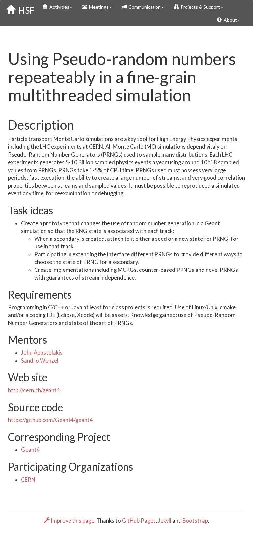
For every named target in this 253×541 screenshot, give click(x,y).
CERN (28, 479)
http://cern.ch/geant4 (34, 390)
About (229, 20)
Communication (143, 7)
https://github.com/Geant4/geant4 (50, 420)
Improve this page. (73, 520)
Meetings (98, 7)
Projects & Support (199, 7)
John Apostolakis (42, 352)
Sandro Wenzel (39, 360)
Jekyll (164, 520)
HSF (25, 10)
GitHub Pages (139, 520)
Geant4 (30, 449)
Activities (58, 7)
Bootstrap (195, 520)
